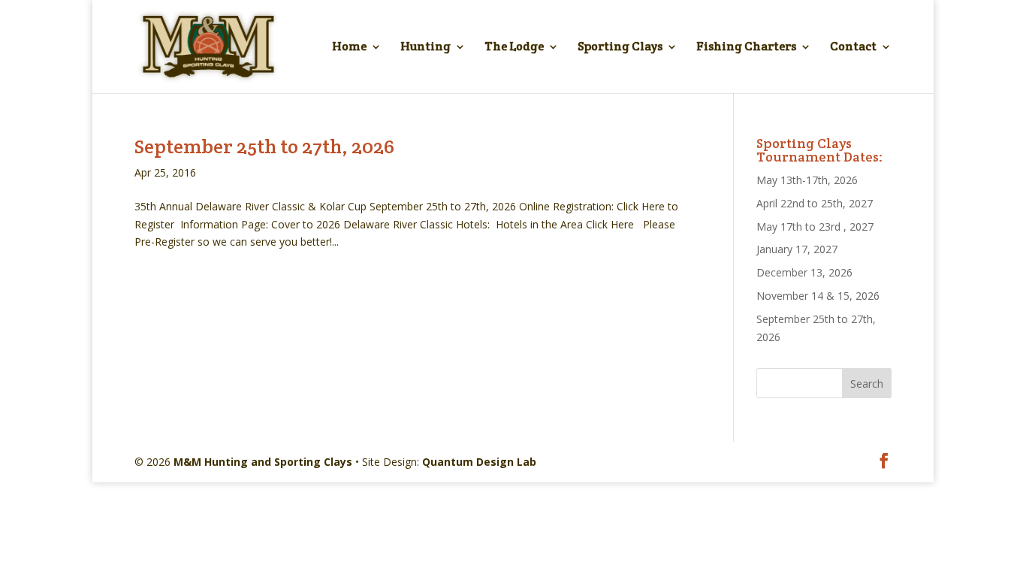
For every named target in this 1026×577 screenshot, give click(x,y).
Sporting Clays (620, 47)
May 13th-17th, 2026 (807, 180)
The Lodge (514, 47)
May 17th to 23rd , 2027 (815, 226)
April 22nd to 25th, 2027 (814, 203)
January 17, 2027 (796, 249)
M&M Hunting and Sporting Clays (263, 462)
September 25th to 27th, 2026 (264, 146)
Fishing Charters (746, 47)
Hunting (425, 47)
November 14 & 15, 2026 (818, 295)
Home (349, 47)
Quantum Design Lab (479, 462)
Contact (853, 47)
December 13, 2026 (804, 272)
